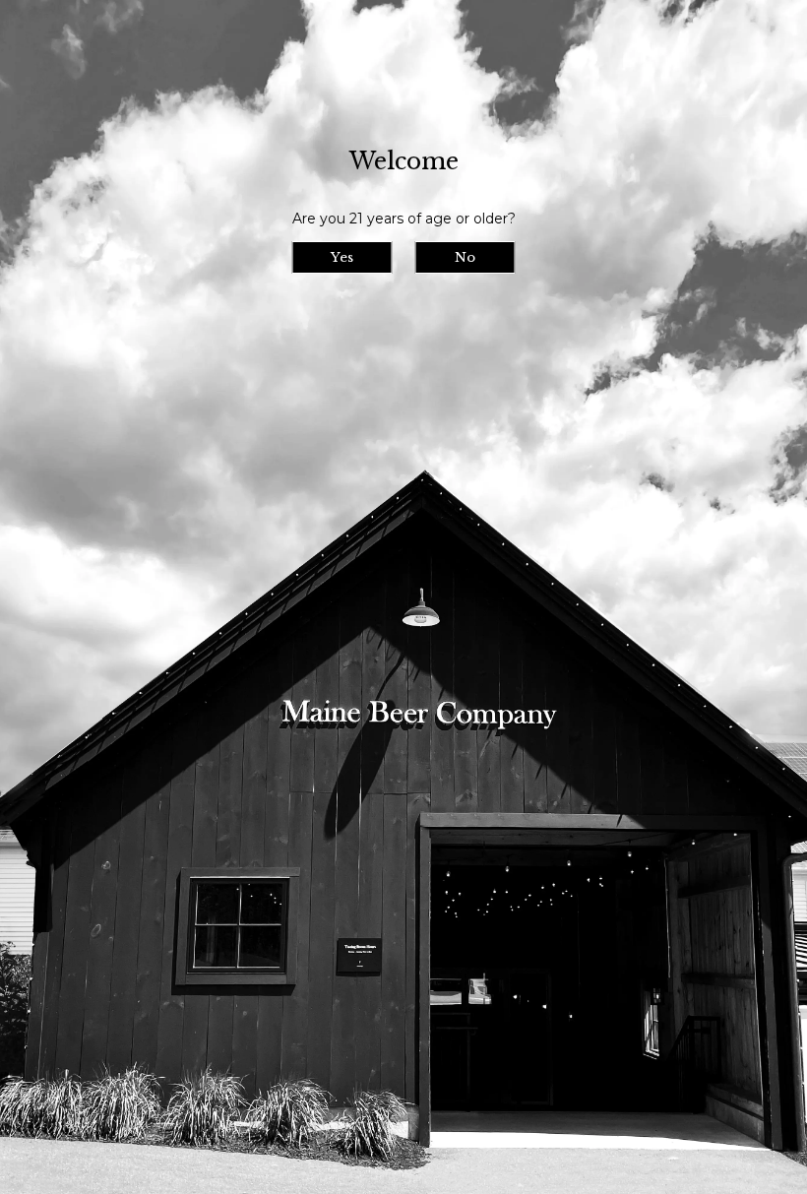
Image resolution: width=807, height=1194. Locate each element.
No (465, 257)
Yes (342, 257)
